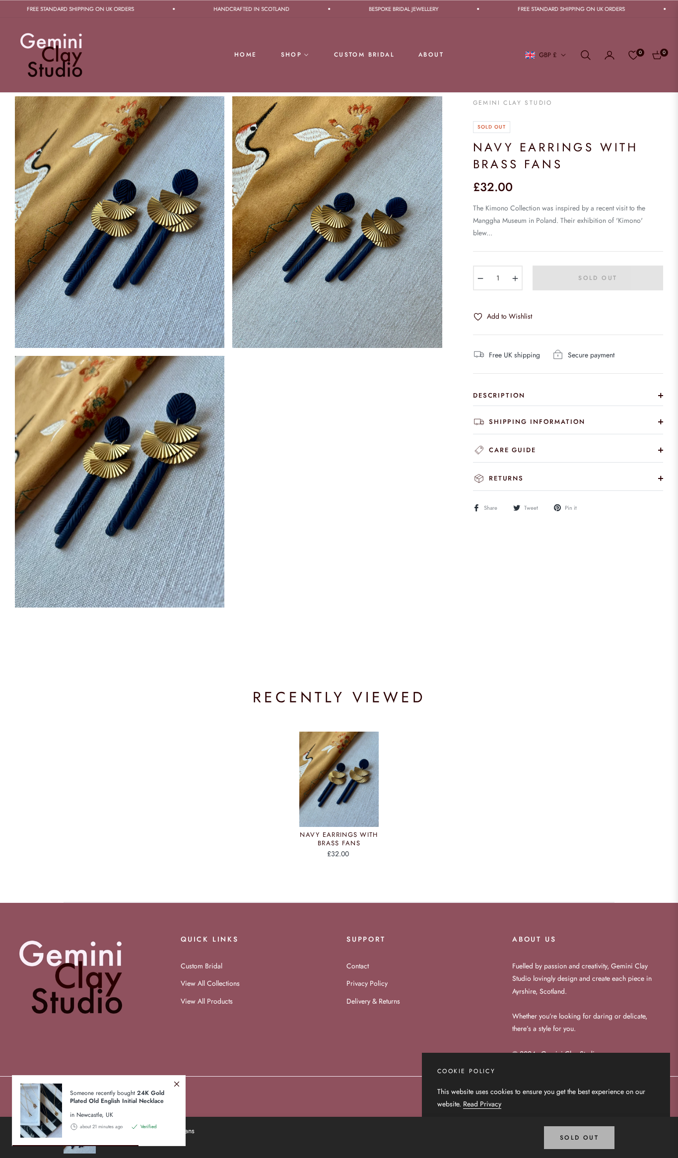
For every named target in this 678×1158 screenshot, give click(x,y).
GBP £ (548, 55)
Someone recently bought (117, 1096)
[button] (586, 55)
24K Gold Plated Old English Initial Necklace (117, 1096)
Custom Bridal (201, 966)
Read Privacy (482, 1104)
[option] (119, 222)
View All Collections (210, 983)
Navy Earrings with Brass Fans (339, 839)
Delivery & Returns (373, 1001)
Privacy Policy (367, 983)
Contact (357, 966)
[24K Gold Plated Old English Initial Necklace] (37, 1111)
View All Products (207, 1001)
